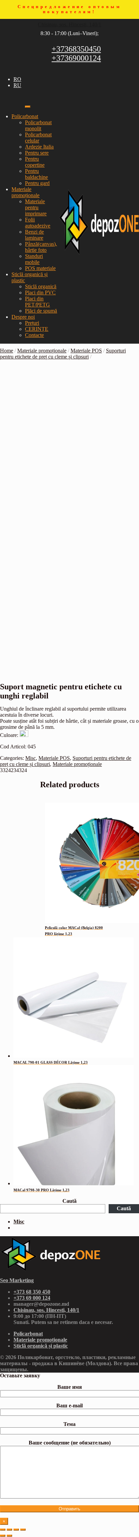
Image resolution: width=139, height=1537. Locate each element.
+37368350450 (76, 49)
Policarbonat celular (38, 137)
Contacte (34, 335)
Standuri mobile (34, 259)
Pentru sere (37, 153)
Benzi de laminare (34, 235)
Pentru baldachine (36, 174)
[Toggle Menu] (27, 107)
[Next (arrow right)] (9, 1536)
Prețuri (32, 323)
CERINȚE (36, 329)
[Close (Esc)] (2, 1530)
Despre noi (23, 317)
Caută (69, 1201)
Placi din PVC (40, 292)
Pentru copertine (35, 162)
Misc (30, 758)
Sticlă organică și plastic (40, 1346)
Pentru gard (37, 183)
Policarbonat (24, 116)
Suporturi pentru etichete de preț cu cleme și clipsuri (63, 354)
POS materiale (40, 268)
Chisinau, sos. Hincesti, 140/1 (69, 24)
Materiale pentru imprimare (36, 207)
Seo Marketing (17, 1280)
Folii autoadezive (37, 223)
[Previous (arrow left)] (2, 1536)
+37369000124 (76, 58)
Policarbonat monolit (38, 125)
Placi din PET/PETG (37, 302)
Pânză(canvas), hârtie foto (41, 247)
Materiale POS (86, 350)
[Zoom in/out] (23, 1530)
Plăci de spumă (41, 311)
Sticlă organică (40, 286)
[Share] (9, 1530)
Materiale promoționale (25, 192)
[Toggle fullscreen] (16, 1530)
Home (6, 350)
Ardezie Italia (39, 147)
